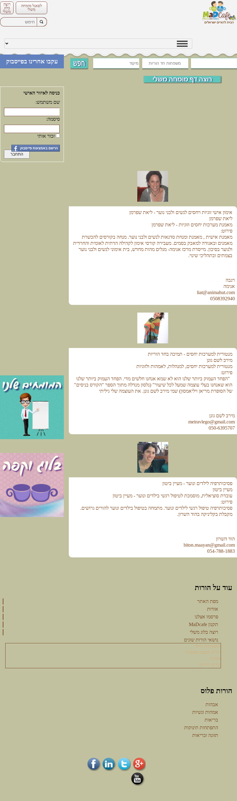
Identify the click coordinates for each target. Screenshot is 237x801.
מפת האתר (207, 601)
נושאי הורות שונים (201, 639)
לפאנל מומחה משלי (31, 7)
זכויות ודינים (210, 664)
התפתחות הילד (208, 646)
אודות (212, 609)
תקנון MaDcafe (203, 624)
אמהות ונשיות (205, 712)
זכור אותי (46, 136)
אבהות (215, 658)
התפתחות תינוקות (201, 727)
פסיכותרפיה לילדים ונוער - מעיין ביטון (197, 483)
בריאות (211, 719)
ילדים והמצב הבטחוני (203, 652)
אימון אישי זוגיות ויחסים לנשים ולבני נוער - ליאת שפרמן (180, 212)
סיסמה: (53, 119)
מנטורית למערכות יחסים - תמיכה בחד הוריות (190, 354)
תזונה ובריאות (205, 735)
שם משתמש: (47, 102)
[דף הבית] (219, 13)
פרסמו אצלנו (206, 616)
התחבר (16, 154)
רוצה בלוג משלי (7, 8)
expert (187, 79)
